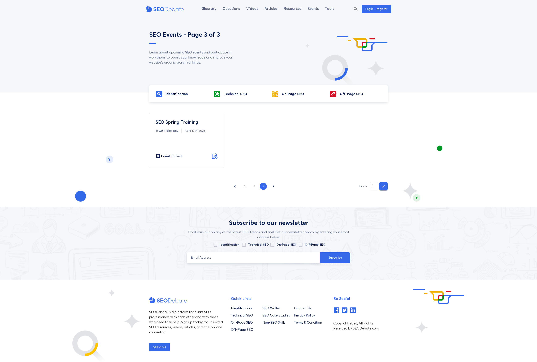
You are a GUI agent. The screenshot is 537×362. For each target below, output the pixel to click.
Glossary (208, 9)
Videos (252, 9)
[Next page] (273, 186)
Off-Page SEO (315, 244)
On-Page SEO (169, 130)
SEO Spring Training (177, 122)
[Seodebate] (336, 312)
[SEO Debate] (165, 9)
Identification (229, 244)
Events (313, 9)
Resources (292, 9)
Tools (329, 9)
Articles (271, 9)
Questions (231, 9)
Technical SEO (258, 244)
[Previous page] (235, 186)
